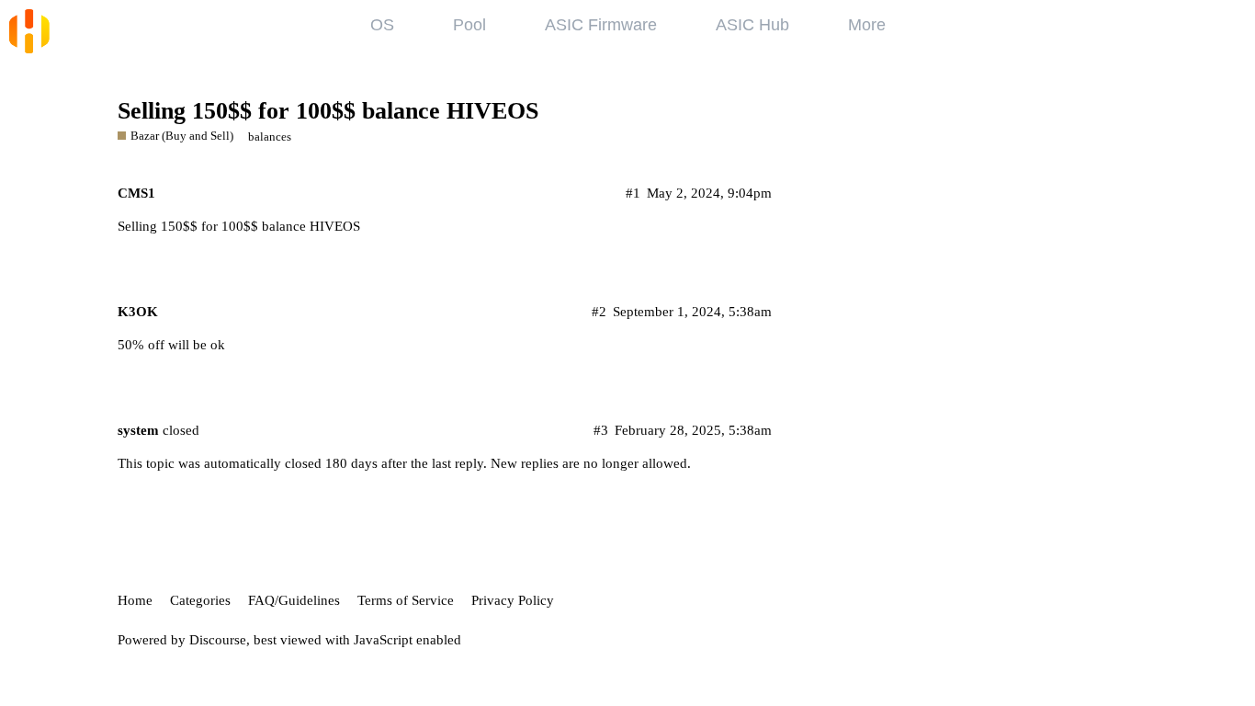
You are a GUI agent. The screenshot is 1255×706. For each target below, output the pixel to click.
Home (135, 600)
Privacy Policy (512, 600)
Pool (469, 25)
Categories (200, 600)
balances (269, 136)
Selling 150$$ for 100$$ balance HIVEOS (328, 110)
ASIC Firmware (601, 25)
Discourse (217, 639)
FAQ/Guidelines (294, 600)
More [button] (867, 25)
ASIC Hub (752, 25)
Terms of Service (405, 600)
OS (382, 25)
